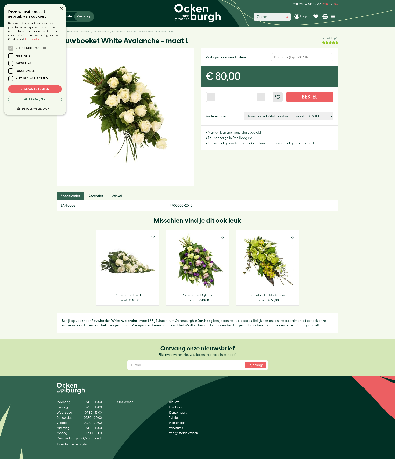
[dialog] (35, 59)
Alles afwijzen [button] (35, 99)
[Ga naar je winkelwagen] (325, 16)
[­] (333, 16)
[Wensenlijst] (316, 16)
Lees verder (32, 39)
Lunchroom (176, 407)
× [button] (61, 8)
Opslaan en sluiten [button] (35, 89)
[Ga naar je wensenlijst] (316, 16)
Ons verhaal (125, 402)
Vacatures (176, 428)
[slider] (330, 42)
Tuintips (174, 417)
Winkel (117, 196)
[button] (35, 108)
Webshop (84, 16)
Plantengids (177, 422)
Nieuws (174, 402)
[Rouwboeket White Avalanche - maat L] (125, 117)
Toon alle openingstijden (72, 444)
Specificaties (70, 196)
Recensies (95, 196)
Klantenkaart (178, 412)
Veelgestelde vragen (183, 433)
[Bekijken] (325, 16)
